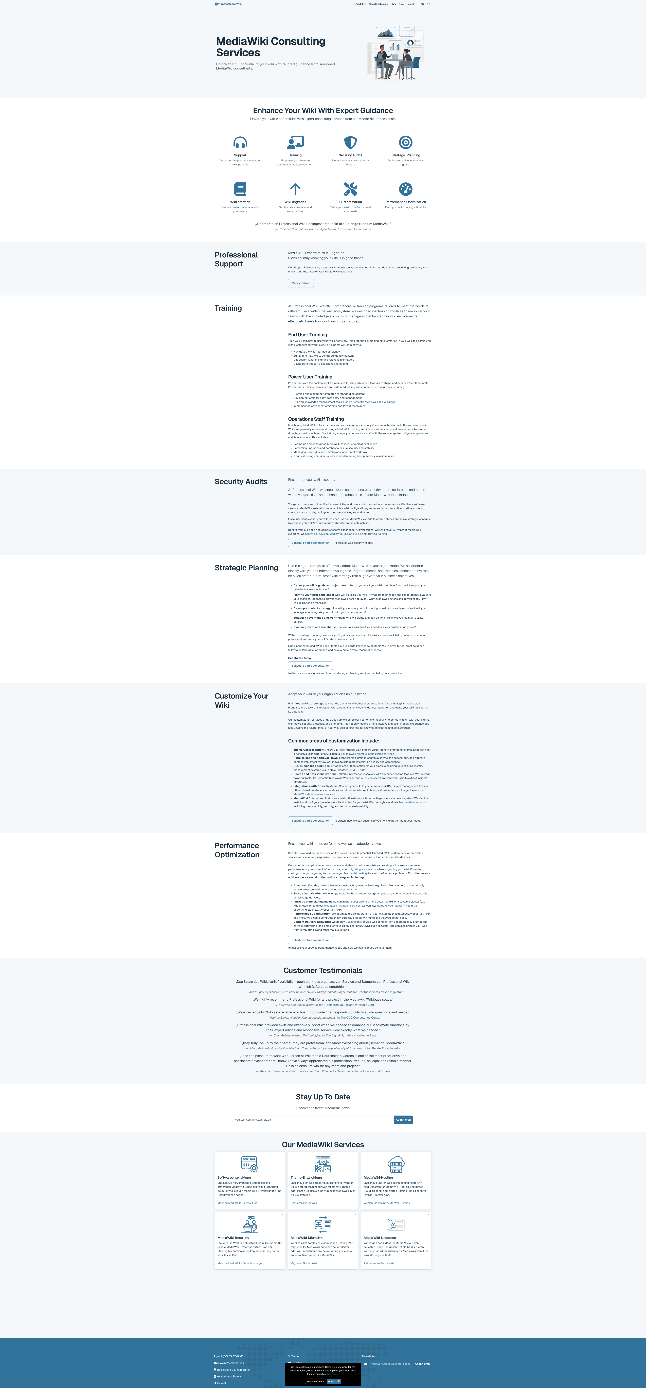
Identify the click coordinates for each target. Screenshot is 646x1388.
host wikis (311, 534)
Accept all (334, 1381)
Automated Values (336, 1005)
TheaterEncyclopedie (386, 1048)
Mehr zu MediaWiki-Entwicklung (238, 1203)
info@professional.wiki (230, 1363)
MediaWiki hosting (348, 429)
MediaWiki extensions (412, 802)
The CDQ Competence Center (361, 1017)
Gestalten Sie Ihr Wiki (304, 1203)
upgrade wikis (352, 534)
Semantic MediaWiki (365, 402)
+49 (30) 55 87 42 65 (230, 1356)
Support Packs (302, 267)
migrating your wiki (361, 869)
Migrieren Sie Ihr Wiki (304, 1263)
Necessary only (315, 1381)
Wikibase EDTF (365, 1005)
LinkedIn (222, 1383)
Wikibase (389, 402)
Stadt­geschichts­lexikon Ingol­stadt (381, 992)
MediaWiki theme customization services (368, 754)
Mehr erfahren (301, 283)
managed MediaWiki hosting (349, 873)
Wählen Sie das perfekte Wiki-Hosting (387, 1203)
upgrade (418, 433)
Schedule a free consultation (311, 543)
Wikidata (365, 1071)
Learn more (333, 1374)
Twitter (295, 1356)
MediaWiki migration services (342, 905)
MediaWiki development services (314, 794)
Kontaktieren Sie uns (229, 1376)
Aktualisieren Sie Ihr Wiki (379, 1263)
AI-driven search (371, 778)
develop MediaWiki (330, 534)
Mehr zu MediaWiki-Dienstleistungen (240, 1263)
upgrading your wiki (396, 869)
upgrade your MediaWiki (392, 905)
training (382, 534)
